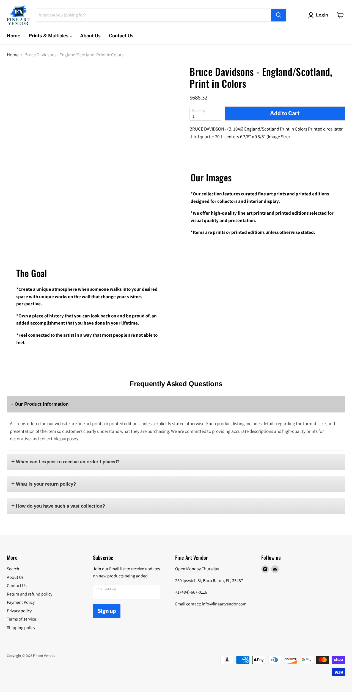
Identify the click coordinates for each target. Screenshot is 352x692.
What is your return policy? (46, 484)
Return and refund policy (29, 594)
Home (13, 35)
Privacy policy (19, 611)
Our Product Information (41, 404)
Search (13, 569)
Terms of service (21, 619)
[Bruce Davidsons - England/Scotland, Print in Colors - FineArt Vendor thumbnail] (20, 82)
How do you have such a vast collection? (60, 506)
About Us (90, 35)
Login (322, 15)
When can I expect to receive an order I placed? (68, 461)
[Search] (278, 15)
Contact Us (121, 35)
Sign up (106, 611)
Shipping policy (21, 627)
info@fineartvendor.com (224, 604)
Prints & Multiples (49, 35)
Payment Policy (21, 602)
